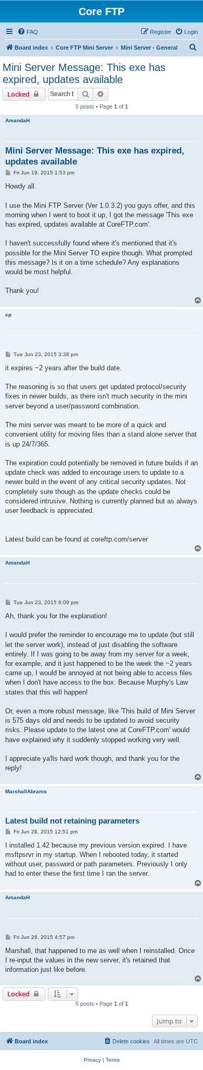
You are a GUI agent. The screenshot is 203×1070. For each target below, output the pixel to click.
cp (8, 315)
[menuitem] (27, 32)
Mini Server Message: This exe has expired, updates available (84, 73)
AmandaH (17, 120)
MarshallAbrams (26, 791)
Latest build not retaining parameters (72, 820)
